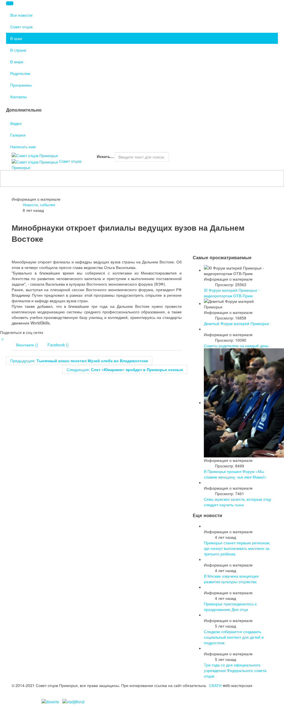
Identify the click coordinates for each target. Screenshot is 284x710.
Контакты (18, 96)
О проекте (106, 164)
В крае (16, 38)
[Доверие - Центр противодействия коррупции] (50, 701)
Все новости (21, 15)
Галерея (18, 135)
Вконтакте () (27, 345)
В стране (18, 50)
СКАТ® (215, 685)
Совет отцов (21, 26)
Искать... (105, 156)
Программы (21, 85)
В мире (16, 61)
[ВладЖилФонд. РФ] (73, 701)
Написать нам (23, 146)
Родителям (20, 73)
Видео (16, 123)
